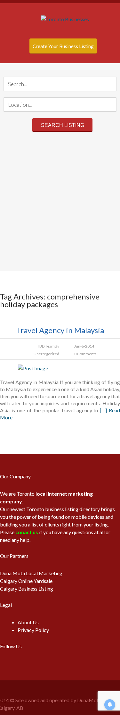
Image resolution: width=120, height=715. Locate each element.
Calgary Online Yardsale (26, 581)
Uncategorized (46, 353)
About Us (28, 622)
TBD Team (46, 346)
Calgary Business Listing (26, 588)
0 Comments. (86, 353)
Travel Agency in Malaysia (60, 330)
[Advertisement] (60, 202)
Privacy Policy (33, 630)
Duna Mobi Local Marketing (31, 573)
